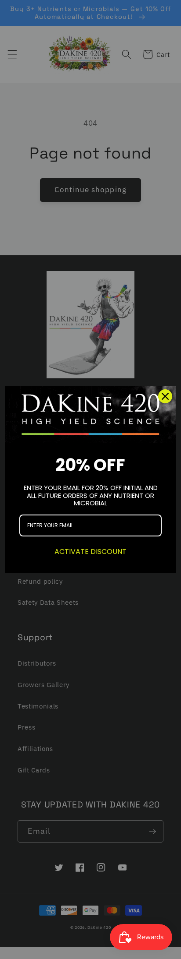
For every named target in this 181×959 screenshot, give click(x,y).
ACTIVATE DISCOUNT (90, 551)
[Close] (165, 396)
